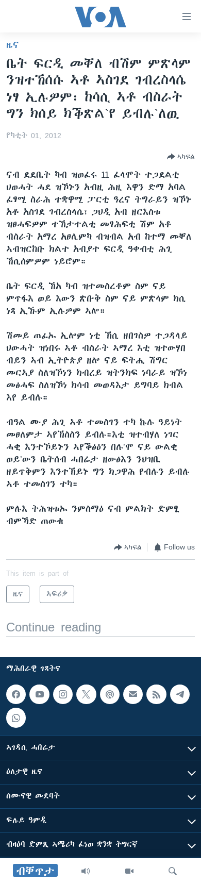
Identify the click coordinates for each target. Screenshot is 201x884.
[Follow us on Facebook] (16, 694)
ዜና (12, 45)
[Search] (172, 871)
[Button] (181, 157)
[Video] (129, 871)
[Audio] (85, 871)
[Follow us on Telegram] (180, 694)
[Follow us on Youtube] (39, 694)
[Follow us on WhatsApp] (16, 718)
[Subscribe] (133, 694)
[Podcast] (110, 694)
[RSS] (156, 694)
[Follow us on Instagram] (63, 694)
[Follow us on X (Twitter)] (86, 694)
